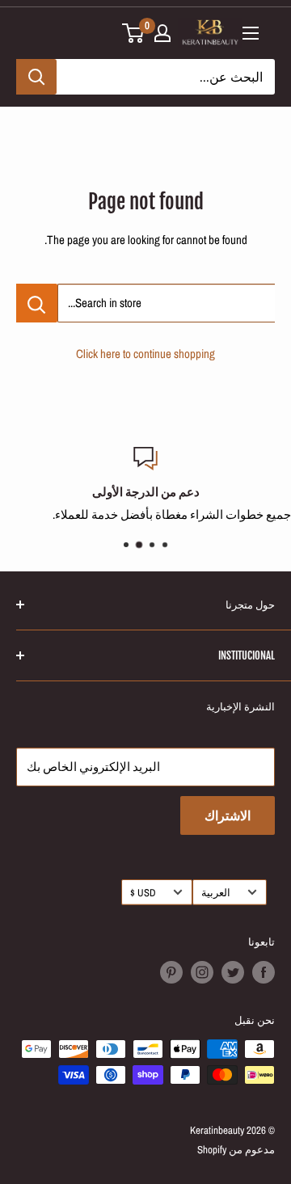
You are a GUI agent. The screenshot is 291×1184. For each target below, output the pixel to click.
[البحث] (36, 77)
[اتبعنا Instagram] (202, 972)
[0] (134, 33)
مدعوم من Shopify (236, 1150)
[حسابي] (162, 33)
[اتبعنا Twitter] (232, 972)
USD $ (143, 893)
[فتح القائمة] (250, 33)
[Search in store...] (36, 303)
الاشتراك (228, 815)
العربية (215, 893)
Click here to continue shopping (145, 353)
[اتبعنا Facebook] (263, 972)
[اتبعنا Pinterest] (171, 972)
